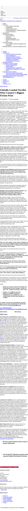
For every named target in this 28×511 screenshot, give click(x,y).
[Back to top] (1, 510)
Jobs (7, 70)
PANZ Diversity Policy (13, 57)
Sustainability (11, 55)
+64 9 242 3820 (4, 480)
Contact (5, 502)
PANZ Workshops (11, 65)
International (8, 62)
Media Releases (3, 86)
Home (5, 51)
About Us (6, 53)
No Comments (14, 99)
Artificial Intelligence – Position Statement (14, 59)
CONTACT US (7, 83)
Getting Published (7, 499)
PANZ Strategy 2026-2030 (13, 54)
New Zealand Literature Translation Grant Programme (16, 73)
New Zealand (3, 319)
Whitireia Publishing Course (15, 69)
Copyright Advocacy (13, 61)
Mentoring (9, 66)
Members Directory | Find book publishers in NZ (13, 76)
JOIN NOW (4, 489)
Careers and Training (10, 63)
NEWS (4, 82)
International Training (14, 67)
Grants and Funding (10, 71)
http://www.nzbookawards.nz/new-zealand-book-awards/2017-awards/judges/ (11, 438)
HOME (5, 79)
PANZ (3, 99)
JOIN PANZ (6, 81)
